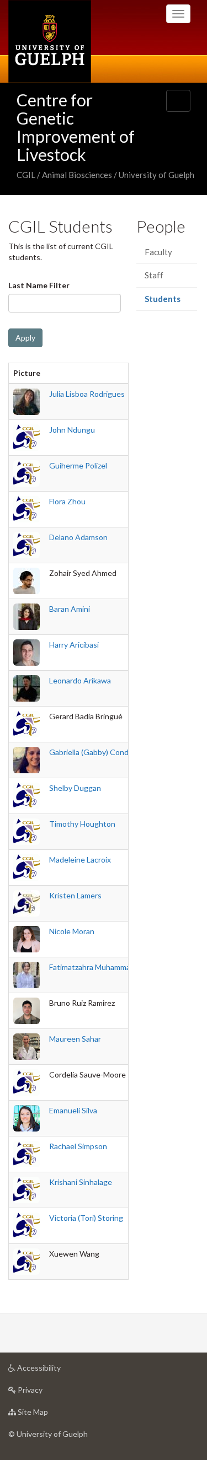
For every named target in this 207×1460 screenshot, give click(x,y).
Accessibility (55, 1370)
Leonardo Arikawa (80, 680)
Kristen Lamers (75, 895)
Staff (154, 275)
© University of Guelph (48, 1434)
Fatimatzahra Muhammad (92, 967)
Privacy (46, 1392)
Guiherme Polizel (78, 465)
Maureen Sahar (75, 1038)
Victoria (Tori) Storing (86, 1217)
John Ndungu (72, 429)
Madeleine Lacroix (80, 859)
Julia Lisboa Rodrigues (87, 393)
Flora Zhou (67, 501)
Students (171, 302)
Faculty (158, 252)
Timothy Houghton (82, 823)
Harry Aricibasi (74, 644)
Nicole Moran (71, 931)
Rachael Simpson (78, 1146)
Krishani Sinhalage (80, 1182)
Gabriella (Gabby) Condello (95, 752)
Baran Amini (69, 608)
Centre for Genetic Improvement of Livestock (76, 127)
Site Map (49, 1415)
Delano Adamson (78, 537)
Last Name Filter (39, 285)
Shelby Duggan (75, 788)
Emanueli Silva (73, 1110)
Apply (25, 337)
